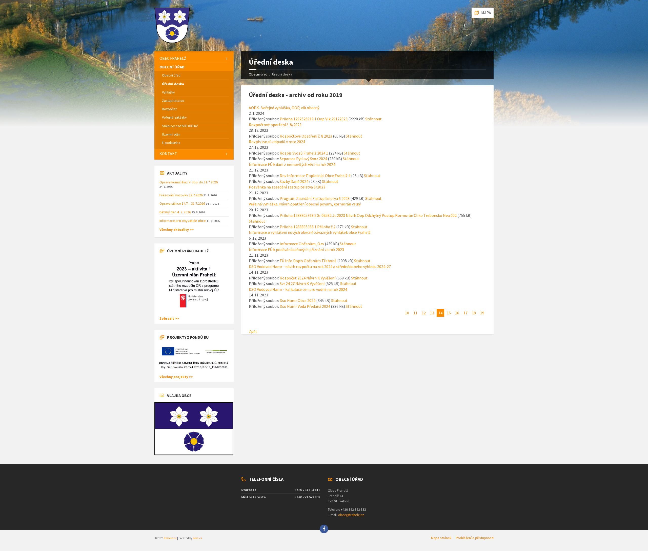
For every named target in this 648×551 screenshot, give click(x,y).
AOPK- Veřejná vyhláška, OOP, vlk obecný (284, 107)
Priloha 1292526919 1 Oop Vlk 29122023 (314, 118)
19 (482, 312)
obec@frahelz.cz (351, 514)
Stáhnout (373, 118)
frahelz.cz (170, 538)
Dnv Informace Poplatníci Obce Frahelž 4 (315, 175)
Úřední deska (173, 84)
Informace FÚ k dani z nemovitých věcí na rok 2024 (292, 164)
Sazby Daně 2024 (294, 181)
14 (440, 312)
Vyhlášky (168, 92)
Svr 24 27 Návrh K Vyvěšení (302, 283)
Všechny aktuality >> (176, 229)
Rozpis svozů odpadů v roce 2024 (277, 141)
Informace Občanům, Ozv (302, 243)
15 (449, 312)
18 (474, 312)
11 (415, 312)
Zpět (253, 331)
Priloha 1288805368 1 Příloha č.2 (307, 226)
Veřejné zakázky (174, 117)
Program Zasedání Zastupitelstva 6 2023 (315, 198)
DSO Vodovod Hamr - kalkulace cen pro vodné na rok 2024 (298, 289)
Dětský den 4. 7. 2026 (175, 212)
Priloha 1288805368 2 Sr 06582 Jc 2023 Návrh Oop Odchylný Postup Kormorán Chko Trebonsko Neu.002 (368, 215)
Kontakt (168, 153)
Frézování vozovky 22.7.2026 (181, 195)
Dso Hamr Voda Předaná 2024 (305, 306)
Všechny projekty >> (176, 376)
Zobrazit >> (169, 318)
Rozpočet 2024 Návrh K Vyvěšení (307, 277)
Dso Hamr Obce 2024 (297, 300)
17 (465, 312)
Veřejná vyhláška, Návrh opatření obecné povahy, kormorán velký (305, 203)
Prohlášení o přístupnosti (475, 538)
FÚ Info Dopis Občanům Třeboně (308, 260)
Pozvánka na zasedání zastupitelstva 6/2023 (287, 186)
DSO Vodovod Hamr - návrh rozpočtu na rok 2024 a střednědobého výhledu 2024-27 (320, 266)
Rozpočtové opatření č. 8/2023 (275, 124)
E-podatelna (171, 142)
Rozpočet (169, 109)
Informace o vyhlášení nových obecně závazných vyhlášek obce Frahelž (310, 232)
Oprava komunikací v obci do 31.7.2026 (188, 182)
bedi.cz (197, 538)
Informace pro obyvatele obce (183, 220)
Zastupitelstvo (173, 100)
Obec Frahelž (172, 58)
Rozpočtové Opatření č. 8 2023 (306, 136)
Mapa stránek (441, 538)
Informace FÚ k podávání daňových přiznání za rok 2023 (296, 249)
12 (424, 312)
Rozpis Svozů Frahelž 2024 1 (304, 153)
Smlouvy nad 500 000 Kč (180, 126)
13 (432, 312)
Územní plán (171, 134)
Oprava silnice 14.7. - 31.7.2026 (182, 203)
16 (457, 312)
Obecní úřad (258, 74)
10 (407, 312)
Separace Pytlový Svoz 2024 (303, 158)
